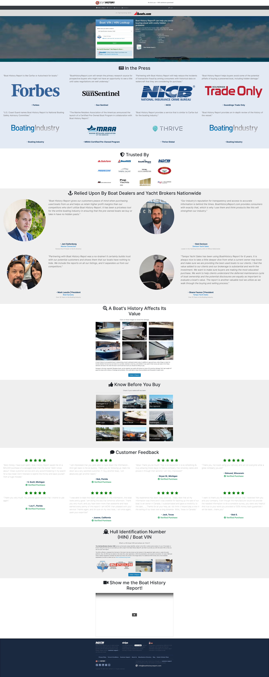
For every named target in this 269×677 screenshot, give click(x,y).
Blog (154, 657)
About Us (117, 7)
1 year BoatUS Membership (111, 54)
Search (114, 43)
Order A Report (135, 375)
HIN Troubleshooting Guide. (123, 557)
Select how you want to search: (105, 28)
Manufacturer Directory (144, 657)
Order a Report (101, 7)
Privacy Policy (102, 657)
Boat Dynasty (68, 295)
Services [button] (125, 7)
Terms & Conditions (113, 657)
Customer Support (125, 657)
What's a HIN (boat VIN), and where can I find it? (114, 38)
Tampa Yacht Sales (200, 295)
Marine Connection (68, 246)
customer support (113, 650)
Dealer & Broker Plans (163, 657)
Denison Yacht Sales (201, 246)
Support (110, 7)
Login (171, 7)
